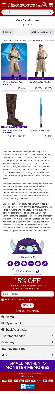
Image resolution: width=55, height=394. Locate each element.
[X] (17, 263)
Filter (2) (7, 32)
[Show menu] (4, 5)
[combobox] (24, 12)
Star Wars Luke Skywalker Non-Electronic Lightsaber (40, 130)
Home (10, 317)
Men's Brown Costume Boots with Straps (14, 130)
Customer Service (13, 336)
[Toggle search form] (45, 4)
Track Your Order (16, 329)
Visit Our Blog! (29, 271)
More (4, 355)
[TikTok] (45, 263)
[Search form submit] (51, 12)
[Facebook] (10, 263)
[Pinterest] (24, 263)
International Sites (13, 348)
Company (7, 342)
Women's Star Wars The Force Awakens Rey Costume (12, 82)
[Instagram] (31, 263)
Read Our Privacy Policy (27, 311)
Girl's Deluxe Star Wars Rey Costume (40, 82)
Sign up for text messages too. (21, 299)
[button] (51, 4)
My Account (13, 323)
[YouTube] (38, 263)
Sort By (39, 32)
